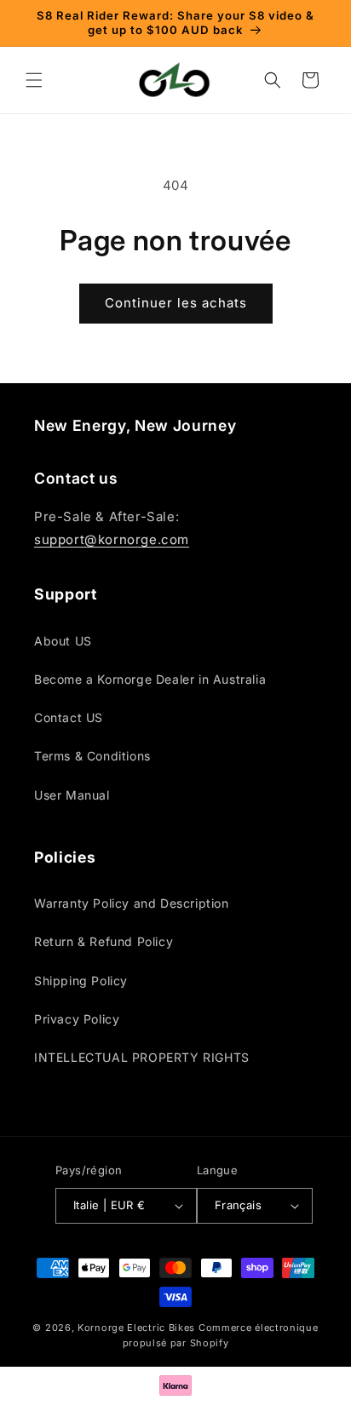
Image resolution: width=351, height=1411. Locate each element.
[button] (34, 80)
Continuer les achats (176, 303)
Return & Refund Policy (103, 941)
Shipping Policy (81, 980)
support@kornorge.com (111, 539)
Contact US (68, 717)
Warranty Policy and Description (131, 903)
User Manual (72, 795)
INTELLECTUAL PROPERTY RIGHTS (142, 1057)
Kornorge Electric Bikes (136, 1328)
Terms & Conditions (92, 756)
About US (63, 641)
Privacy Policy (76, 1019)
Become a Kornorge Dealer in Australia (150, 679)
